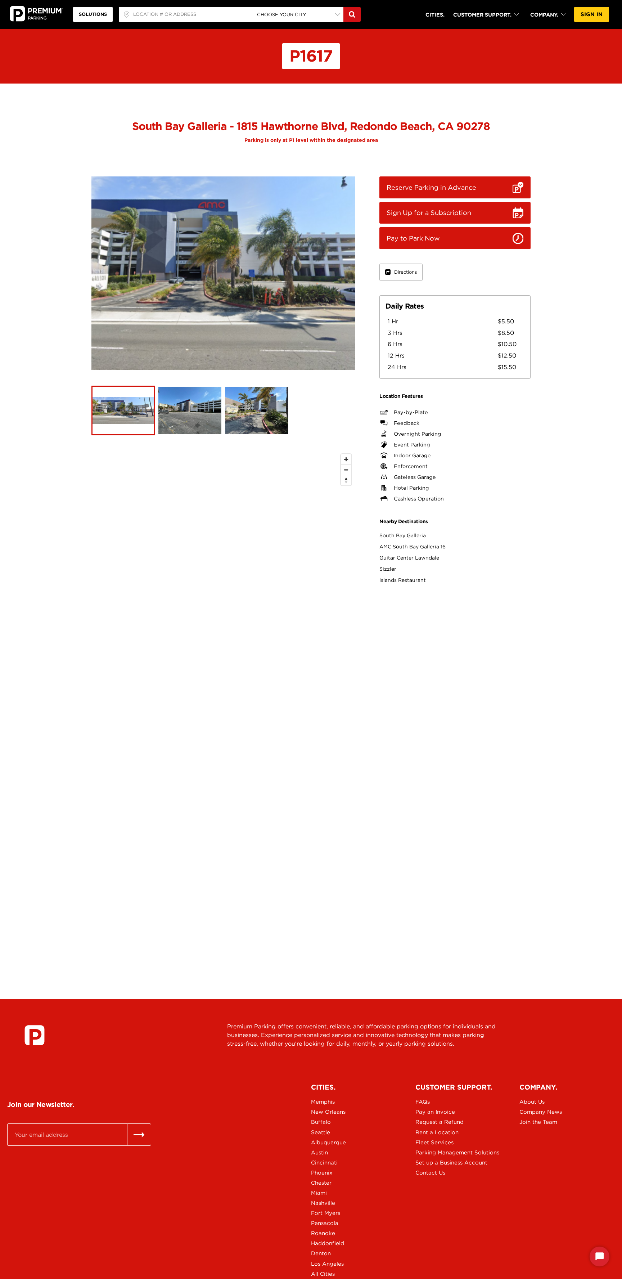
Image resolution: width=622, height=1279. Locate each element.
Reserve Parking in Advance (431, 187)
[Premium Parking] (34, 1035)
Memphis (323, 1102)
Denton (321, 1253)
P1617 (311, 56)
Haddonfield (327, 1243)
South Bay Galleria (402, 535)
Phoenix (322, 1173)
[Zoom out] (346, 470)
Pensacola (324, 1223)
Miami (319, 1193)
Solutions (93, 14)
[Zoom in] (346, 459)
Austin (319, 1152)
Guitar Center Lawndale (409, 558)
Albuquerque (328, 1142)
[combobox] (185, 14)
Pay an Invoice (435, 1112)
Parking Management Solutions (440, 1152)
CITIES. (435, 15)
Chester (321, 1183)
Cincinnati (324, 1162)
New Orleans (328, 1112)
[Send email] (139, 1134)
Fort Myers (325, 1213)
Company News (540, 1112)
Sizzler (387, 569)
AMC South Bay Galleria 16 (412, 546)
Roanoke (323, 1233)
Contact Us (430, 1173)
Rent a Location (437, 1132)
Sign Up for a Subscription (429, 212)
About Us (532, 1102)
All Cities (323, 1274)
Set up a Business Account (440, 1162)
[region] (223, 706)
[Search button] (352, 14)
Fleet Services (434, 1142)
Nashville (323, 1203)
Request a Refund (439, 1122)
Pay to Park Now (413, 238)
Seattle (320, 1132)
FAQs (422, 1102)
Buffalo (321, 1122)
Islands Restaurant (402, 580)
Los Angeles (327, 1264)
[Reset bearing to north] (346, 480)
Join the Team (538, 1122)
